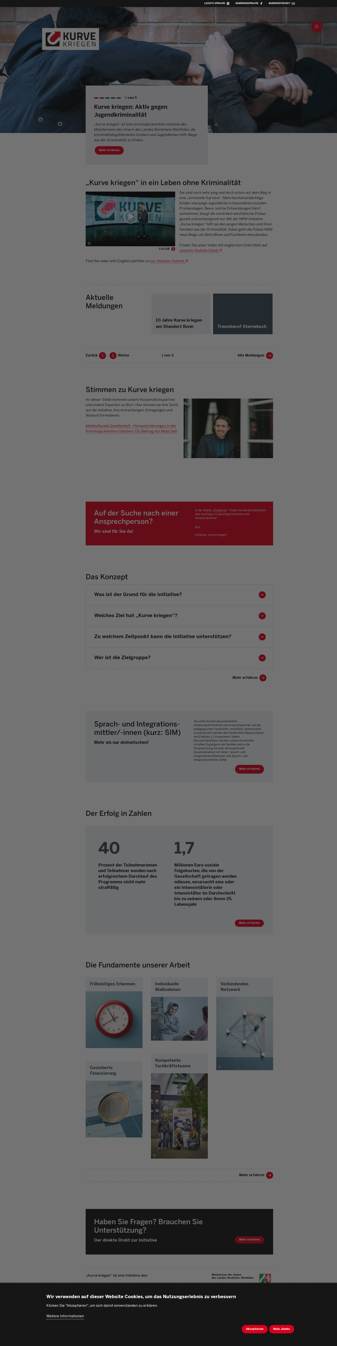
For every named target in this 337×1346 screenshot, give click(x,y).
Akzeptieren (254, 1329)
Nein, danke (281, 1329)
